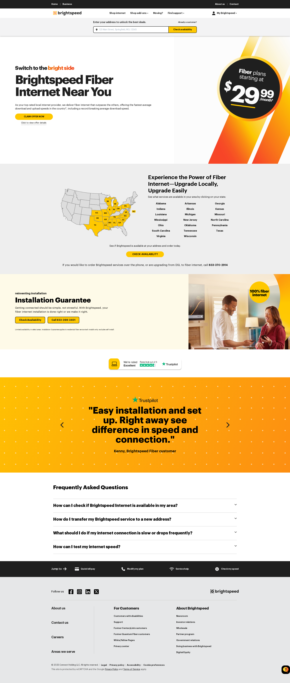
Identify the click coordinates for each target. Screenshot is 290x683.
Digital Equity (183, 652)
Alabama (161, 203)
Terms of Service (131, 669)
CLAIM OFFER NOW (34, 116)
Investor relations (185, 622)
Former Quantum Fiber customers (132, 634)
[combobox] (131, 30)
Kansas (219, 209)
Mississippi (160, 220)
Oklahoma (190, 225)
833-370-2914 (218, 265)
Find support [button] (175, 13)
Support (118, 622)
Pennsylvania (219, 225)
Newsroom (182, 616)
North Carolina (220, 220)
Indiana (161, 209)
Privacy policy (117, 665)
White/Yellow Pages (124, 640)
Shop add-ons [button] (138, 13)
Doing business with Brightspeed (193, 646)
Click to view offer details (33, 123)
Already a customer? (187, 22)
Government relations (188, 640)
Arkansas (190, 203)
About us (58, 608)
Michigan (190, 214)
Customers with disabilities (128, 616)
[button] (117, 13)
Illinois (190, 209)
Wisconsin (190, 236)
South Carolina (161, 231)
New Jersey (190, 220)
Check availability (182, 29)
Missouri (220, 214)
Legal (104, 665)
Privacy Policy (111, 669)
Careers (57, 637)
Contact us (59, 622)
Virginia (160, 236)
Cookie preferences (154, 665)
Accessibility (133, 665)
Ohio (161, 225)
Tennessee (190, 231)
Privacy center (121, 646)
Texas (219, 231)
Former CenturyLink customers (130, 628)
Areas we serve (63, 651)
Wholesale (181, 628)
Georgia (220, 203)
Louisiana (161, 214)
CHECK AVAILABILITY (145, 254)
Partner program (185, 634)
